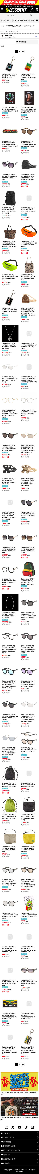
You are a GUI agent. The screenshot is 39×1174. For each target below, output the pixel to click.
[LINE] (32, 1127)
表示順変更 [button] (22, 42)
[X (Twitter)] (12, 1127)
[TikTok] (26, 1127)
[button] (2, 10)
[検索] (31, 15)
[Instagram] (6, 1127)
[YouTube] (19, 1127)
